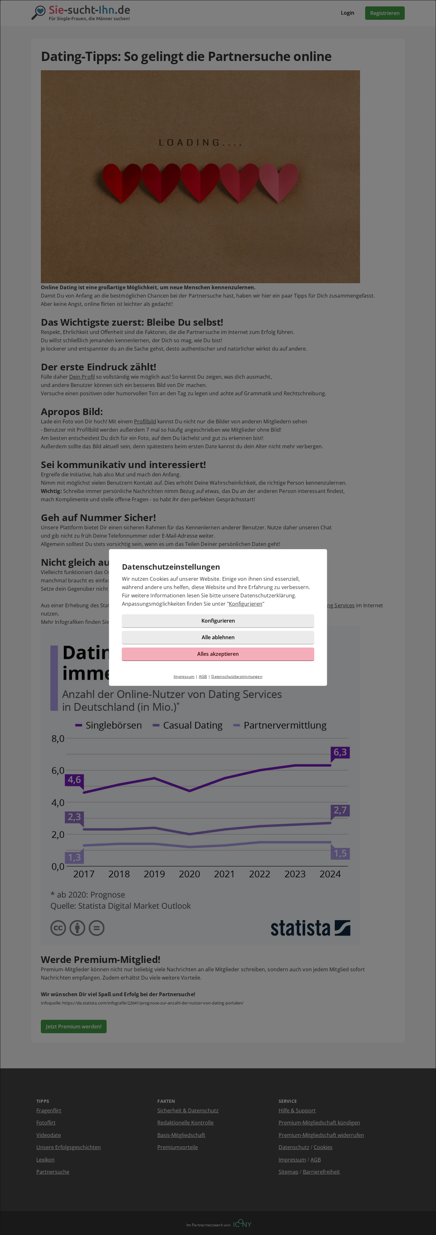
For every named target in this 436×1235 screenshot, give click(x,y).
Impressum (184, 676)
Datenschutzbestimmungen (236, 676)
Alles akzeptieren (218, 653)
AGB (203, 676)
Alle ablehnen (218, 637)
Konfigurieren (245, 603)
